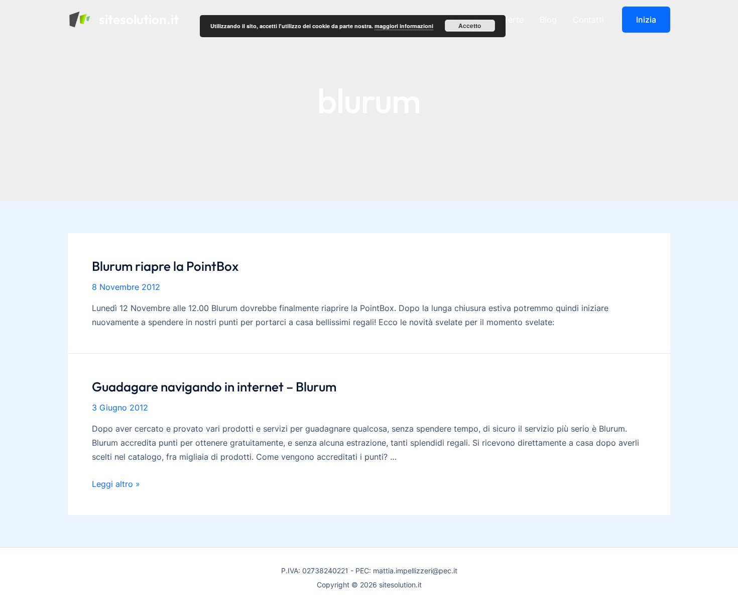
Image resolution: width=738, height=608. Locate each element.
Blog (548, 20)
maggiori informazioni (404, 26)
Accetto (469, 25)
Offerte (510, 20)
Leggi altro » (116, 484)
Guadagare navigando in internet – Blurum (214, 386)
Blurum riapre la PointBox (165, 266)
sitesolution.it (139, 19)
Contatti (588, 20)
